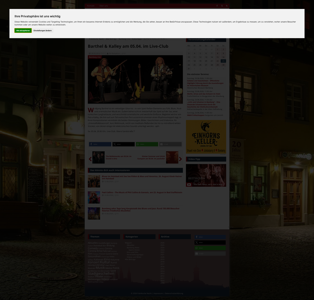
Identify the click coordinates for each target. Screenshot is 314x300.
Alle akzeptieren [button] (23, 30)
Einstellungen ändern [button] (43, 30)
